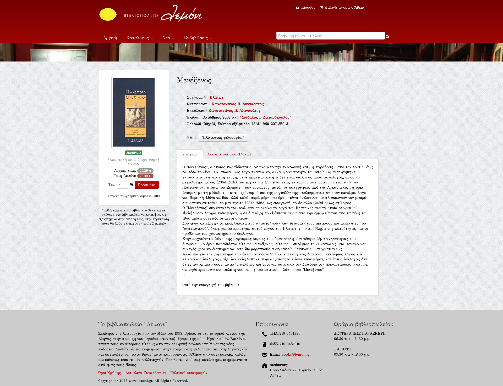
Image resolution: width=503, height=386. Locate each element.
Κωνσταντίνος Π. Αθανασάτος (238, 104)
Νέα (167, 37)
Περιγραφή (190, 154)
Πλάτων (216, 97)
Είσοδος (308, 7)
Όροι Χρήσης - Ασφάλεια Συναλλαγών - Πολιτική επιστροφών (152, 373)
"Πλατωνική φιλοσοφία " (222, 137)
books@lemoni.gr (296, 354)
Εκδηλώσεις (196, 37)
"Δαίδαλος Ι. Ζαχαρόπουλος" (265, 117)
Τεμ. (112, 184)
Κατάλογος (138, 37)
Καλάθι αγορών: (344, 7)
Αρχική (110, 37)
